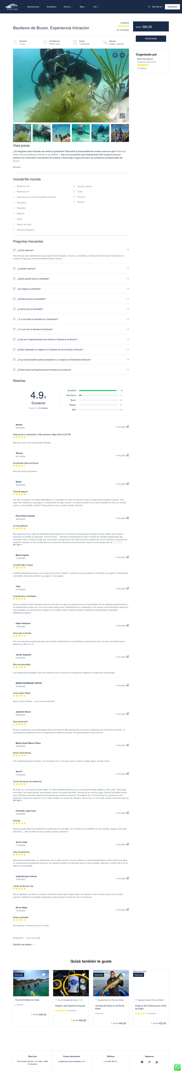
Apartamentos (33, 6)
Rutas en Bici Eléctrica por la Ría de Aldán (150, 1007)
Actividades (51, 6)
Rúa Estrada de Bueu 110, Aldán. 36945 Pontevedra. (32, 1062)
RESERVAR (172, 6)
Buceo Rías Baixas (145, 58)
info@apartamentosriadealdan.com (71, 1061)
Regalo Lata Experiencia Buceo (70, 1005)
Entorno (67, 6)
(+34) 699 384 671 (111, 1061)
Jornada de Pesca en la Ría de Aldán (109, 1007)
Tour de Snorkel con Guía (27, 999)
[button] (122, 115)
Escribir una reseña (22, 944)
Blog (82, 6)
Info (95, 6)
